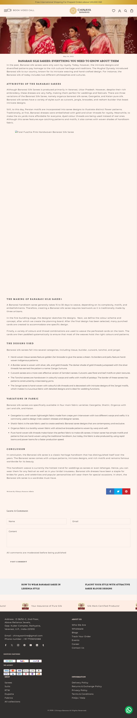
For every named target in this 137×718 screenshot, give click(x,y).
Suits (7, 686)
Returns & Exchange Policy (87, 686)
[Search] (125, 10)
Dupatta (9, 694)
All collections (12, 701)
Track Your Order (81, 636)
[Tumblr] (43, 645)
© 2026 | (51, 710)
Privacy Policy (79, 690)
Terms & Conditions (83, 694)
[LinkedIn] (37, 645)
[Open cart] (131, 10)
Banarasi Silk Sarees (29, 89)
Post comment (18, 562)
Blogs (75, 632)
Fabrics (9, 698)
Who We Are (79, 625)
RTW (7, 690)
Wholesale (77, 629)
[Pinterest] (24, 645)
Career (75, 644)
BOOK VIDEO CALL (24, 10)
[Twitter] (12, 645)
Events (75, 640)
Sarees (8, 682)
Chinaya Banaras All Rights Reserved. (71, 710)
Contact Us (78, 648)
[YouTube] (31, 645)
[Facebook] (6, 645)
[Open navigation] (5, 11)
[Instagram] (18, 645)
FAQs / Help (78, 698)
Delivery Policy (80, 682)
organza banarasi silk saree (72, 96)
